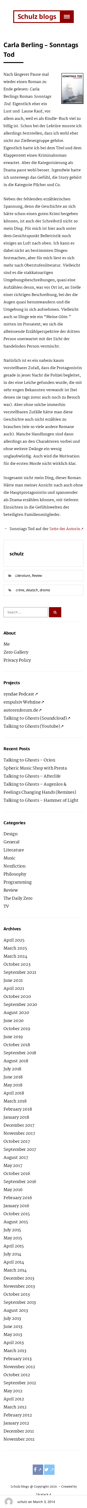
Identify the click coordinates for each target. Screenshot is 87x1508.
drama (45, 590)
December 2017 (18, 1125)
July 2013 (12, 1318)
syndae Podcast (18, 694)
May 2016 (12, 1189)
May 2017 (12, 1165)
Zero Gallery (15, 652)
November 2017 (19, 1133)
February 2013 (17, 1359)
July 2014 (12, 1254)
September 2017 (19, 1149)
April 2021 (13, 988)
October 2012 (16, 1375)
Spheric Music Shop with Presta (35, 768)
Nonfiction (14, 866)
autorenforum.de (20, 710)
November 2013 (19, 1286)
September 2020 (20, 1004)
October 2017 (16, 1141)
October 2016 (16, 1173)
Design (10, 834)
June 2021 (13, 980)
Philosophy (14, 874)
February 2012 (17, 1415)
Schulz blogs (37, 16)
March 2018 (15, 1101)
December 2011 (18, 1431)
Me (6, 644)
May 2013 (12, 1334)
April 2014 (13, 1262)
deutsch (32, 590)
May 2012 (12, 1391)
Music (9, 858)
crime (20, 590)
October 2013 (16, 1294)
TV (6, 906)
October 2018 (16, 1045)
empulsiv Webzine (22, 702)
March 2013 (14, 1350)
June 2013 (12, 1326)
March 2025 (15, 948)
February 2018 (17, 1109)
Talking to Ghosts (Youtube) (31, 726)
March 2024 (15, 956)
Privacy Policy (17, 660)
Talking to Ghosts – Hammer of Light (40, 800)
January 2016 (16, 1206)
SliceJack (42, 1494)
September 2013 (19, 1302)
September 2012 (19, 1383)
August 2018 (15, 1061)
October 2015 (16, 1214)
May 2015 (12, 1238)
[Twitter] (49, 1470)
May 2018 (12, 1085)
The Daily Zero (17, 898)
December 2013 (18, 1278)
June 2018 (13, 1077)
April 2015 (13, 1246)
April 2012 (13, 1399)
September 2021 (19, 972)
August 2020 (16, 1012)
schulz (22, 1501)
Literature (22, 575)
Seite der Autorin (64, 529)
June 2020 (13, 1020)
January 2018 (16, 1117)
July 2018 (12, 1069)
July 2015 (12, 1230)
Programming (17, 882)
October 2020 (17, 996)
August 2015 (15, 1222)
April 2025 (14, 940)
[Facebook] (38, 1470)
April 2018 (13, 1093)
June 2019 (13, 1037)
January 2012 (16, 1423)
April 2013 (13, 1342)
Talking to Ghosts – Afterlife (32, 776)
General (11, 842)
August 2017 (15, 1157)
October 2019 (16, 1028)
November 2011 (18, 1439)
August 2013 (15, 1310)
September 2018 (19, 1053)
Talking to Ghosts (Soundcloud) (35, 718)
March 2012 (15, 1407)
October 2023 (16, 964)
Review (37, 575)
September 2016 (19, 1181)
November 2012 (19, 1367)
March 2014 (15, 1270)
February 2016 (17, 1198)
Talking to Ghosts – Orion (29, 760)
